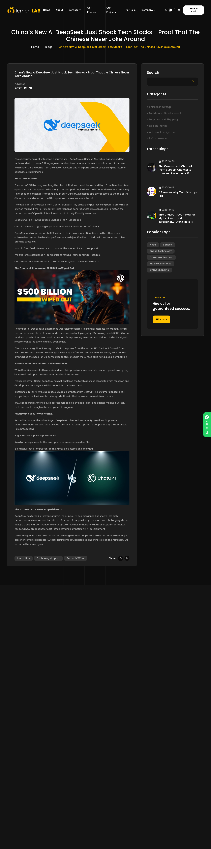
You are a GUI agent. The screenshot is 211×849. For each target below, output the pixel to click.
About (59, 10)
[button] (207, 424)
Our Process (91, 10)
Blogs (48, 47)
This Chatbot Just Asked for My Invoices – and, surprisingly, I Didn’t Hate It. (177, 218)
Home (46, 10)
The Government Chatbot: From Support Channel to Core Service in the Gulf (176, 169)
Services (74, 10)
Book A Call (193, 10)
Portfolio (131, 10)
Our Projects (111, 10)
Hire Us (160, 319)
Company (147, 10)
